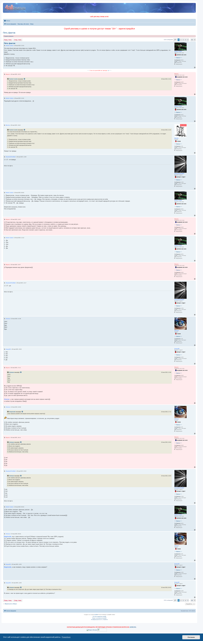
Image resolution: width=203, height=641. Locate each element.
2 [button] (180, 40)
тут (108, 70)
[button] (175, 39)
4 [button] (185, 40)
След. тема (17, 40)
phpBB (96, 614)
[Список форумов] (15, 7)
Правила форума (8, 36)
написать (133, 627)
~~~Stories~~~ (178, 57)
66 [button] (192, 40)
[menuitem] (7, 21)
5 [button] (187, 40)
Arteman (11, 372)
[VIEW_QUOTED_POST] (24, 79)
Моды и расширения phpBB (99, 618)
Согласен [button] (191, 637)
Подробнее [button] (66, 637)
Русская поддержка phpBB (99, 616)
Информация (179, 64)
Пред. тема (8, 40)
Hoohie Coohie (13, 79)
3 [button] (183, 40)
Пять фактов (9, 33)
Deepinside (12, 411)
